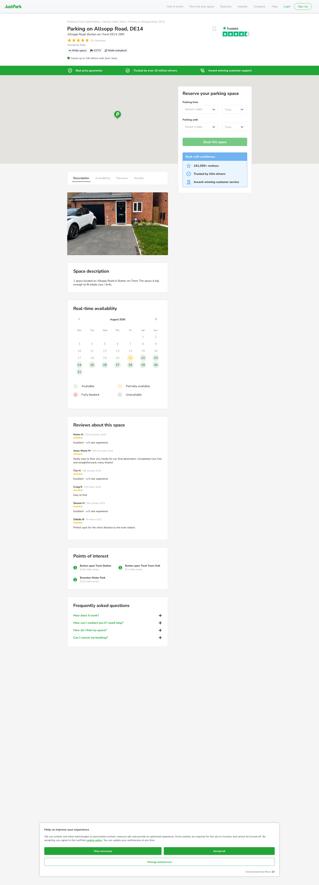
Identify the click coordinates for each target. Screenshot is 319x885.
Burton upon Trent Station (95, 565)
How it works (175, 6)
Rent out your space (202, 6)
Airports (242, 6)
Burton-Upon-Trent (114, 21)
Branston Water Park (92, 577)
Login (287, 6)
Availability (102, 178)
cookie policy (94, 840)
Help (275, 6)
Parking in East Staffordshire (83, 21)
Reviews (122, 178)
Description (81, 178)
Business (225, 6)
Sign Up (303, 6)
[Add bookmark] (214, 28)
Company (259, 6)
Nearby (139, 178)
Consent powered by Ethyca (258, 871)
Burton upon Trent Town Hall (142, 565)
